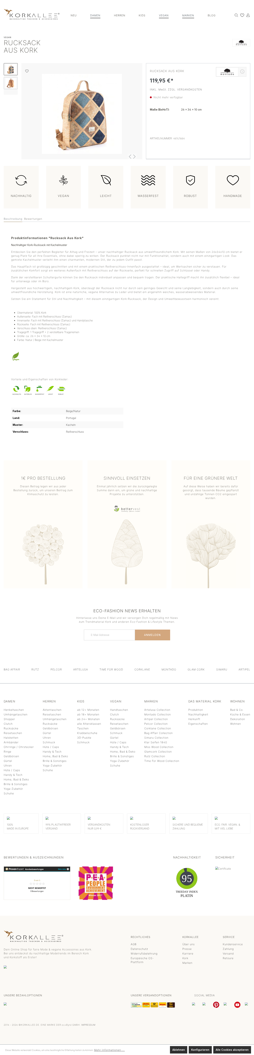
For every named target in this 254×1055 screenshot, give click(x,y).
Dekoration (237, 719)
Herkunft (194, 719)
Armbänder (11, 742)
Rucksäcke (11, 728)
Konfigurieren (200, 1049)
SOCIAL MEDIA (204, 995)
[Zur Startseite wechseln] (32, 14)
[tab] (13, 219)
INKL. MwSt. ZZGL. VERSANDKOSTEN (176, 89)
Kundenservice (233, 944)
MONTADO (169, 669)
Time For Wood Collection (161, 760)
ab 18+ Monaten (88, 714)
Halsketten (11, 737)
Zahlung (228, 948)
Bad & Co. (237, 709)
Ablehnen (178, 1049)
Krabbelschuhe (87, 733)
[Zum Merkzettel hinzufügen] (27, 71)
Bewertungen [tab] (33, 218)
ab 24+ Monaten (88, 719)
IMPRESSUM (88, 1024)
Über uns (188, 944)
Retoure (228, 958)
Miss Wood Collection (158, 746)
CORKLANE (142, 669)
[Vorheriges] (130, 156)
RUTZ (35, 669)
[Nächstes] (134, 156)
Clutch (8, 723)
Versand (228, 953)
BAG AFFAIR (12, 669)
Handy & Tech (13, 774)
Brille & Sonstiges (16, 784)
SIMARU (221, 669)
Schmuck (49, 742)
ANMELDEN (152, 634)
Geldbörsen (11, 756)
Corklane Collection (157, 728)
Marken (187, 962)
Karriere (187, 953)
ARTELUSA (80, 669)
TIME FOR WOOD (111, 669)
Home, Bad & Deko (16, 779)
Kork (185, 958)
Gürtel (8, 760)
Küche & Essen (240, 714)
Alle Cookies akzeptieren (232, 1049)
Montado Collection (157, 714)
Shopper (9, 719)
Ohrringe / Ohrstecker (19, 746)
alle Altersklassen (89, 723)
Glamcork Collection (158, 751)
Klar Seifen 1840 (155, 742)
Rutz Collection (154, 756)
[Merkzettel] (241, 15)
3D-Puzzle (84, 737)
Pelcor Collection (156, 723)
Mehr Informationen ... (109, 1049)
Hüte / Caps (12, 770)
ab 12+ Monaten (88, 709)
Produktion (195, 709)
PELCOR (56, 669)
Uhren (8, 765)
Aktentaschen (52, 709)
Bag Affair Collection (158, 733)
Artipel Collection (156, 719)
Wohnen (235, 723)
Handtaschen (119, 709)
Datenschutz (139, 948)
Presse (187, 948)
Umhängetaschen (16, 714)
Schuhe (9, 793)
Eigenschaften (198, 723)
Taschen (83, 728)
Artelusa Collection (157, 709)
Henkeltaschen (14, 709)
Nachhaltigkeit (198, 714)
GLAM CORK (196, 669)
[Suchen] (235, 15)
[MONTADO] (241, 47)
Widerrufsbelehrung (144, 953)
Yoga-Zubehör (13, 788)
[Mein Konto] (247, 15)
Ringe (7, 751)
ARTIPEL (244, 669)
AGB (133, 944)
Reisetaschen (13, 733)
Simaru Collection (156, 737)
